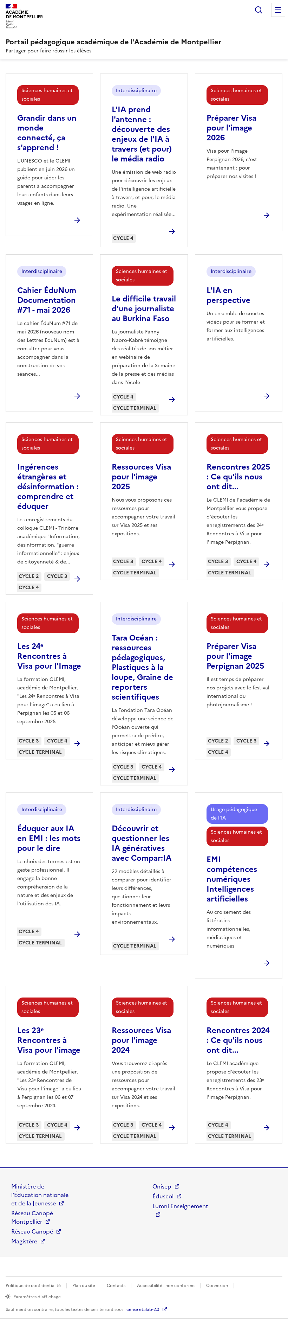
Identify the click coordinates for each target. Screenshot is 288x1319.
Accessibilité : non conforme (166, 1285)
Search (258, 10)
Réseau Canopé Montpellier (32, 1217)
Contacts (116, 1285)
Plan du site (83, 1285)
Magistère (24, 1241)
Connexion (217, 1285)
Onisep (161, 1186)
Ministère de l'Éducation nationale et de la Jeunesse (39, 1195)
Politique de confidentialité (33, 1285)
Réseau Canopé (32, 1231)
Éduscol (163, 1196)
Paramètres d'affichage (37, 1297)
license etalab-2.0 (141, 1309)
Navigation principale (278, 10)
